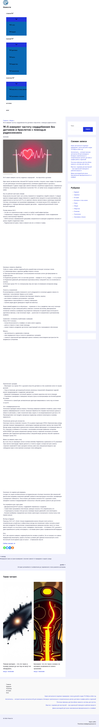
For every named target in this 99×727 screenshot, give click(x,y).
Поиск (72, 125)
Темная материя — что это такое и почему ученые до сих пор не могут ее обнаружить (17, 666)
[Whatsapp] (4, 547)
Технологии (15, 71)
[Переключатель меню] (16, 19)
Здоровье (14, 50)
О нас (13, 25)
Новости (7, 7)
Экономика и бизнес (17, 96)
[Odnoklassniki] (12, 547)
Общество (14, 64)
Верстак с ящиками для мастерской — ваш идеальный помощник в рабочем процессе (81, 168)
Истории (9, 103)
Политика (9, 78)
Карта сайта (92, 722)
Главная (8, 13)
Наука (13, 57)
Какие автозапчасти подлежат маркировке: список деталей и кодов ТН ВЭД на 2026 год (81, 147)
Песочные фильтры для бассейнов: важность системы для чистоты (76, 702)
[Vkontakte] (10, 547)
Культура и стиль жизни (19, 89)
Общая (13, 32)
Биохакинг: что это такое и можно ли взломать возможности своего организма (47, 666)
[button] (12, 13)
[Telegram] (7, 547)
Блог (7, 110)
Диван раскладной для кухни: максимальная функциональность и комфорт (81, 175)
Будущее (9, 39)
